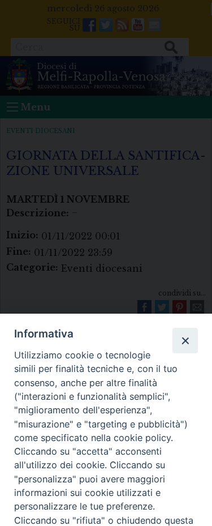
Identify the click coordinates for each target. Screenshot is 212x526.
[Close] (184, 340)
